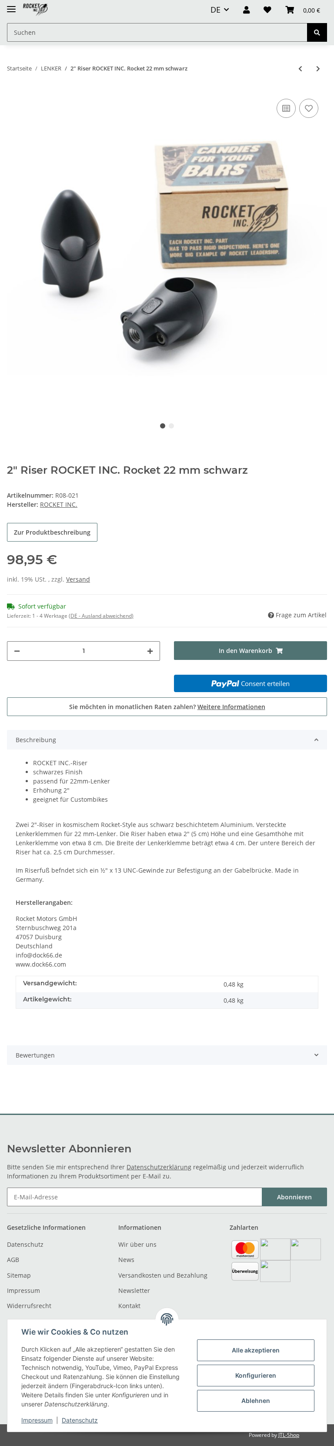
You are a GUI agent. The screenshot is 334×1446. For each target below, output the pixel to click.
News (126, 1259)
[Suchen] (317, 32)
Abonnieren (294, 1197)
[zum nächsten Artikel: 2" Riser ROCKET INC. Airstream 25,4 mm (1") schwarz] (318, 68)
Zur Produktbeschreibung (52, 532)
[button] (246, 9)
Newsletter (134, 1290)
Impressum (23, 1290)
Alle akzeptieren (256, 1350)
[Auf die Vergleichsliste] (286, 108)
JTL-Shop (288, 1435)
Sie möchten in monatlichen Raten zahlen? (167, 707)
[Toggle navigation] (11, 5)
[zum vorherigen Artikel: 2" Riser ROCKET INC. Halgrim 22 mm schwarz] (300, 68)
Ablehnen (255, 1400)
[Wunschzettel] (267, 9)
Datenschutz (25, 1244)
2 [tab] (171, 425)
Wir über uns (137, 1244)
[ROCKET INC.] (35, 10)
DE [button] (215, 9)
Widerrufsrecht (29, 1306)
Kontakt (129, 1306)
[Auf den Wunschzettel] (308, 108)
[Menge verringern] (17, 651)
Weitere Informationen (231, 707)
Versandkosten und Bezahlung (162, 1275)
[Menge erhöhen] (150, 651)
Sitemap (19, 1275)
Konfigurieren (255, 1375)
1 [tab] (162, 425)
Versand (78, 579)
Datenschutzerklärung (159, 1167)
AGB (13, 1259)
